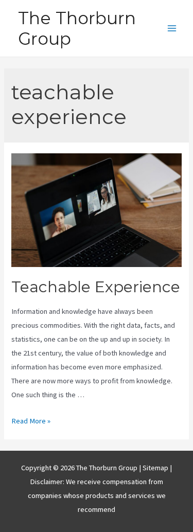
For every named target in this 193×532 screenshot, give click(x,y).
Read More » (30, 420)
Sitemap (156, 467)
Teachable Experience (95, 286)
